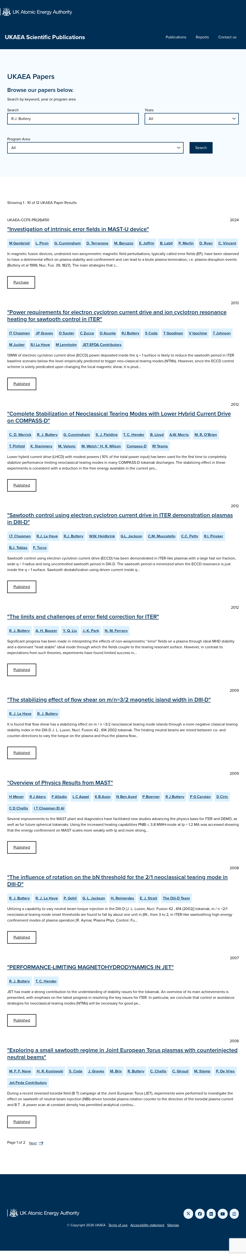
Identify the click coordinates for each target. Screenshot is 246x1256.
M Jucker (17, 344)
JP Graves (44, 333)
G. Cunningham (67, 243)
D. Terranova (97, 243)
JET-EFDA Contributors (102, 344)
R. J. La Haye (20, 713)
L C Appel (81, 796)
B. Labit (166, 243)
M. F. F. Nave (20, 1071)
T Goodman (173, 333)
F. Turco (40, 547)
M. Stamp (202, 1071)
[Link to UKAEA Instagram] (234, 1214)
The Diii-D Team (176, 898)
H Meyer (16, 796)
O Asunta (108, 333)
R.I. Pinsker (213, 536)
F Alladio (59, 796)
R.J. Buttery (73, 536)
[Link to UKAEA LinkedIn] (211, 1214)
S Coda (151, 333)
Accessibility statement (147, 1225)
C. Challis (158, 1071)
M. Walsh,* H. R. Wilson (101, 446)
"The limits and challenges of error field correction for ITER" (83, 616)
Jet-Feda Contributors (28, 1082)
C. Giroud (180, 1071)
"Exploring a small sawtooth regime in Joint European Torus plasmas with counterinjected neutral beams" (122, 1053)
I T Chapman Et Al (49, 808)
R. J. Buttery (47, 434)
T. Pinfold (17, 446)
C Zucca (87, 333)
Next (33, 1143)
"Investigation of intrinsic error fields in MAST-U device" (78, 229)
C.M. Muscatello (161, 536)
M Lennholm (66, 344)
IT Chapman (19, 333)
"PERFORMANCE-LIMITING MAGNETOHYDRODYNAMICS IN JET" (90, 967)
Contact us (227, 37)
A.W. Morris (179, 434)
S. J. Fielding (106, 434)
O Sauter (66, 333)
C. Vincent (227, 243)
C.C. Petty (189, 536)
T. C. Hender (133, 434)
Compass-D (137, 446)
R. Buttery (136, 1071)
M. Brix (116, 1071)
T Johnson (222, 333)
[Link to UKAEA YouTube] (223, 1214)
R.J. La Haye (47, 536)
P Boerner (151, 796)
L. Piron (42, 243)
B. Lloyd (157, 434)
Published (21, 384)
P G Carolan (200, 796)
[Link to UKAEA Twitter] (188, 1214)
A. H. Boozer (46, 630)
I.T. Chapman (20, 536)
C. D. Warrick (20, 434)
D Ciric (222, 796)
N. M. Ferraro (116, 630)
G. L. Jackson (93, 898)
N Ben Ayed (126, 796)
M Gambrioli (19, 243)
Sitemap (173, 1225)
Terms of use (118, 1225)
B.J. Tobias (18, 547)
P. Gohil (70, 898)
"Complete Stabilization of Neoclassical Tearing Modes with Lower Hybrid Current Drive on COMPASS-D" (119, 417)
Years (149, 110)
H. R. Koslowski (50, 1071)
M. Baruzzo (123, 243)
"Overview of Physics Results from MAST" (60, 782)
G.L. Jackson (131, 536)
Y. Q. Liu (70, 630)
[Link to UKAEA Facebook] (200, 1214)
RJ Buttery (130, 333)
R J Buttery (175, 796)
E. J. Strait (148, 898)
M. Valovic (67, 446)
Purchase (21, 282)
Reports (202, 37)
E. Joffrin (146, 243)
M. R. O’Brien (206, 434)
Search (13, 110)
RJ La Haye (40, 344)
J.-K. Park (91, 630)
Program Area (18, 139)
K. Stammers (41, 446)
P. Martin (186, 243)
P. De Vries (225, 1071)
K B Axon (103, 796)
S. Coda (75, 1071)
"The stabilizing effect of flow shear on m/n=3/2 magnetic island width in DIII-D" (109, 699)
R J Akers (38, 796)
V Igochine (198, 333)
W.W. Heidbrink (102, 536)
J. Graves (96, 1071)
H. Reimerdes (122, 898)
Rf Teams (160, 446)
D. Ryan (206, 243)
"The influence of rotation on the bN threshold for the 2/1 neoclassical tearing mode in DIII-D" (117, 880)
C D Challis (18, 808)
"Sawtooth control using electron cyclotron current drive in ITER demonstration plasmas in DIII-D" (120, 518)
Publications (176, 37)
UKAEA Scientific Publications (45, 37)
